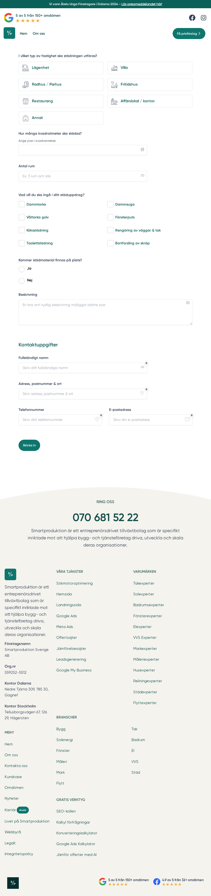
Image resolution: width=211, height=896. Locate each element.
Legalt (10, 843)
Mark (60, 772)
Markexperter (145, 648)
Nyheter (12, 798)
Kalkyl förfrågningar (73, 822)
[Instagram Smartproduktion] (203, 18)
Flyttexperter (145, 702)
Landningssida (68, 605)
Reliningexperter (147, 681)
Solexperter (143, 594)
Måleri (61, 761)
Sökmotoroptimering (74, 583)
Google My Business (74, 670)
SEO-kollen (66, 811)
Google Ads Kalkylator (75, 844)
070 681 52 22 (105, 517)
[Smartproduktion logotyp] (11, 33)
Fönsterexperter (147, 616)
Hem (9, 744)
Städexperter (145, 692)
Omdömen (14, 787)
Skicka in (29, 445)
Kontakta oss (16, 765)
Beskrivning (28, 294)
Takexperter (143, 583)
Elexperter (142, 626)
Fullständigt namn (33, 358)
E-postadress (120, 410)
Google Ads (66, 616)
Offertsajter (66, 637)
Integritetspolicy (19, 854)
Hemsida (64, 594)
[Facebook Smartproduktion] (192, 18)
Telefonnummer (31, 410)
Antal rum (27, 166)
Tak (134, 729)
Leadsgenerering (71, 659)
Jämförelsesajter (71, 648)
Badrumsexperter (148, 605)
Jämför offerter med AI (76, 854)
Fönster (63, 750)
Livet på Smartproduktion (27, 821)
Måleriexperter (146, 659)
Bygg (60, 729)
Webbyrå (13, 832)
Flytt (60, 783)
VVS (134, 761)
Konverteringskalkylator (76, 833)
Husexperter (144, 670)
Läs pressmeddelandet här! (141, 4)
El (132, 750)
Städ (135, 772)
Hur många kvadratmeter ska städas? (50, 133)
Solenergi (64, 739)
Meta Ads (64, 626)
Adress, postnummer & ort (40, 384)
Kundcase (13, 776)
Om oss (11, 755)
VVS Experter (144, 637)
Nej (29, 280)
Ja (29, 268)
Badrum (138, 739)
